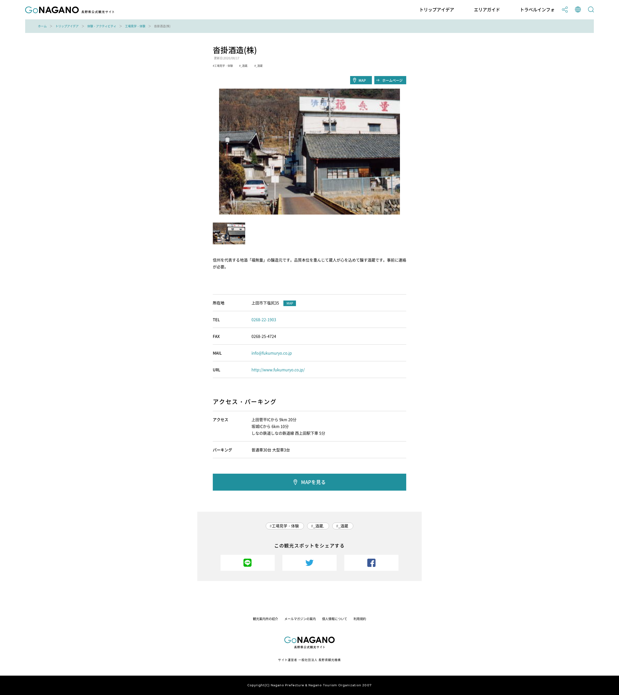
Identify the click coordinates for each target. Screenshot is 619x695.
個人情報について (334, 618)
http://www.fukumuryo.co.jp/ (278, 369)
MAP (362, 80)
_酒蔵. (318, 526)
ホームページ (392, 80)
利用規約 (360, 618)
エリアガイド (487, 10)
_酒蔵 (343, 526)
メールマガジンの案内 (300, 618)
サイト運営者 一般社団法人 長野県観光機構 (309, 660)
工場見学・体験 (135, 26)
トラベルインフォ (537, 10)
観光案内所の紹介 (265, 618)
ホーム (42, 26)
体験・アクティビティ (101, 26)
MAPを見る (313, 482)
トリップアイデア (436, 10)
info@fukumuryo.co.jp (271, 353)
